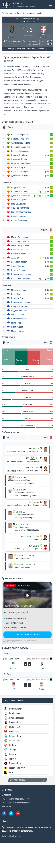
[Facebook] (4, 813)
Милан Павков (17, 314)
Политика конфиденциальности (16, 799)
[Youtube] (18, 813)
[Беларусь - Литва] (27, 663)
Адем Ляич (16, 258)
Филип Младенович (20, 245)
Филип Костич (17, 266)
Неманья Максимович (21, 274)
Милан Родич (17, 323)
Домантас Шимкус (19, 159)
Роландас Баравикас (20, 147)
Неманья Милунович (20, 302)
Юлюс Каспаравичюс (20, 199)
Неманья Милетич (19, 249)
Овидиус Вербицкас (20, 155)
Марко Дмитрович (19, 237)
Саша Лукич (16, 294)
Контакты (6, 806)
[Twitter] (11, 813)
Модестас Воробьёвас (21, 163)
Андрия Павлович (19, 310)
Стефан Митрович (19, 318)
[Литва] (11, 31)
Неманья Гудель (18, 298)
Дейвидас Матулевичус (21, 175)
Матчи (12, 13)
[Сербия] (43, 31)
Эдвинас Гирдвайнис (20, 143)
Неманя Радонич (18, 270)
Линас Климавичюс (20, 139)
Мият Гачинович (18, 290)
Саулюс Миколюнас (20, 151)
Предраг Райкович (19, 306)
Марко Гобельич (18, 331)
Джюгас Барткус (18, 216)
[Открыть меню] (50, 4)
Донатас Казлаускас (20, 195)
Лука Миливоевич (19, 262)
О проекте (6, 795)
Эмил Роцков (17, 327)
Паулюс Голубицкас (20, 171)
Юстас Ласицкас (18, 167)
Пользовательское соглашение (16, 802)
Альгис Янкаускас (19, 220)
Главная (5, 13)
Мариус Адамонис (19, 204)
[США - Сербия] (27, 684)
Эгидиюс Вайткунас (20, 208)
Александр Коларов (20, 241)
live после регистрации (27, 634)
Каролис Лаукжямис (20, 191)
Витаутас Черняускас (20, 134)
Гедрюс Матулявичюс (21, 212)
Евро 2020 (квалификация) (25, 18)
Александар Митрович (21, 278)
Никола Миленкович (20, 253)
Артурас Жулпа (18, 187)
